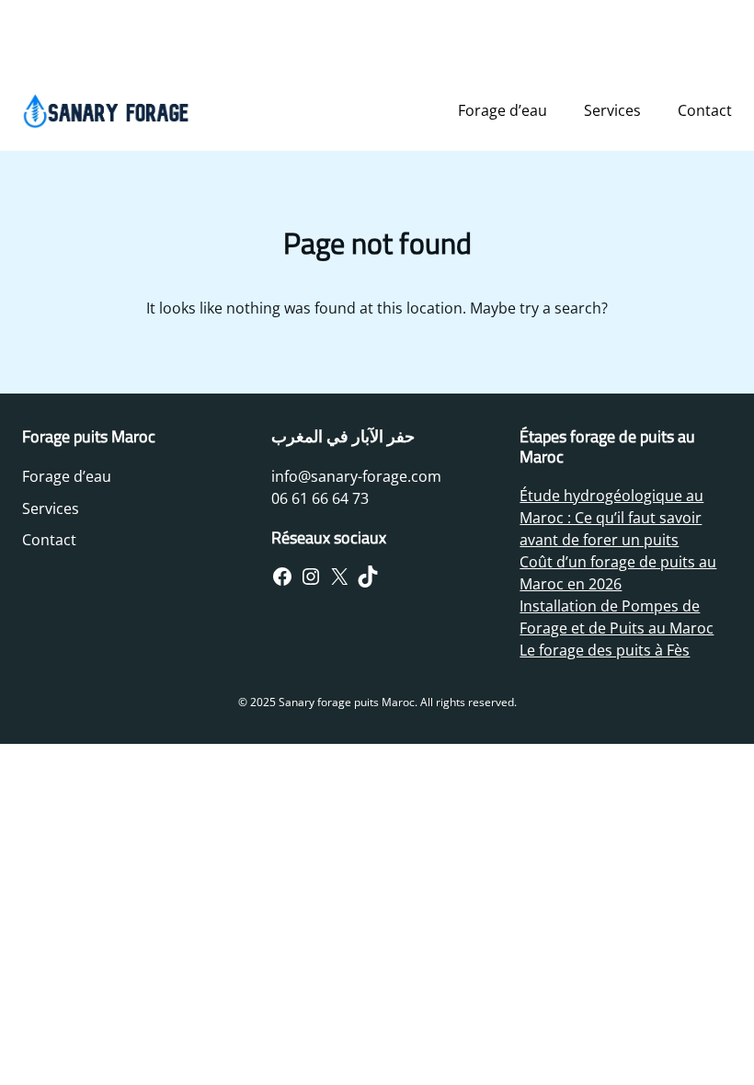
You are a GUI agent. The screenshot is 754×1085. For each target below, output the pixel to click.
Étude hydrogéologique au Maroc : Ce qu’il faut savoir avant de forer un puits (611, 517)
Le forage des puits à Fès (605, 650)
